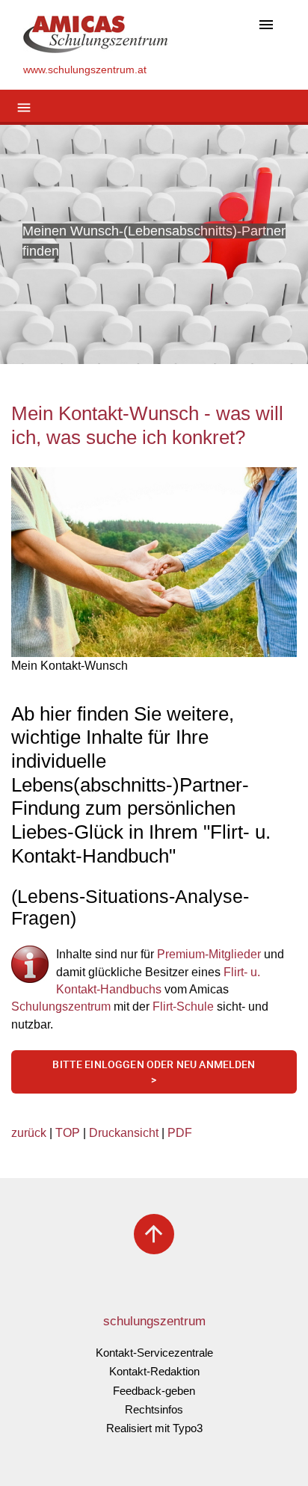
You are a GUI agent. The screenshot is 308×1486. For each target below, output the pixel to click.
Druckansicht (123, 1132)
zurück (28, 1132)
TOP (67, 1132)
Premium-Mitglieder (210, 954)
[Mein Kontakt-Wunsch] (154, 562)
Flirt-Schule (183, 1006)
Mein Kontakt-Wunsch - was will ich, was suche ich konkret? (147, 425)
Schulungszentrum (61, 1006)
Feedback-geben (154, 1390)
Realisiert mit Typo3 (154, 1428)
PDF (179, 1132)
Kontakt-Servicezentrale (154, 1352)
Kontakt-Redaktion (154, 1371)
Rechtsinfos (154, 1409)
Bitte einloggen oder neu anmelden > (153, 1072)
